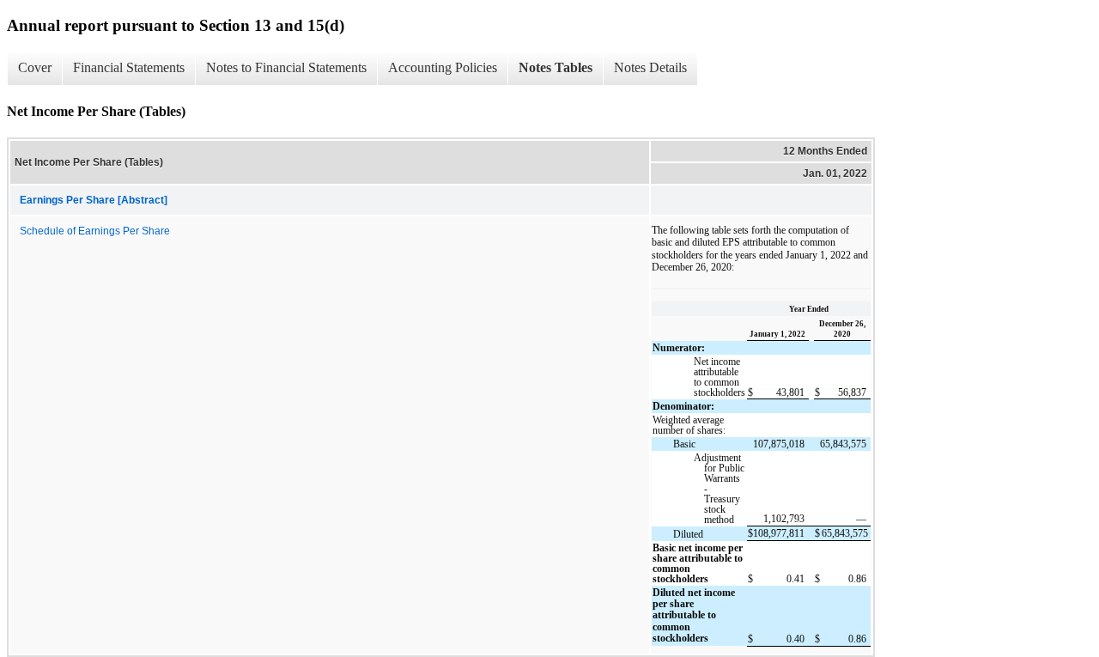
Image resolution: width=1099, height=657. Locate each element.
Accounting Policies (442, 67)
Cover (35, 67)
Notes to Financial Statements (286, 67)
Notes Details (650, 67)
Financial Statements (129, 67)
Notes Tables (555, 67)
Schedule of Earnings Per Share (95, 231)
